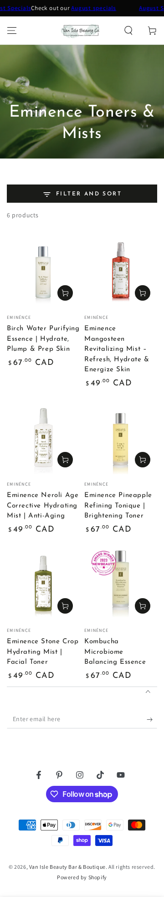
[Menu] (12, 30)
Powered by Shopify (82, 877)
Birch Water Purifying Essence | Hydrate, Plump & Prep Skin (43, 339)
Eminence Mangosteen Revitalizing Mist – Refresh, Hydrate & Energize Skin (116, 349)
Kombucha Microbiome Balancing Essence (115, 652)
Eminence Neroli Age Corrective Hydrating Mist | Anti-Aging (42, 505)
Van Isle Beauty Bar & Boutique (67, 866)
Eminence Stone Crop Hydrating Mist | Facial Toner (42, 652)
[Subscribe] (152, 719)
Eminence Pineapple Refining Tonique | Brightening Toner (118, 505)
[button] (128, 30)
